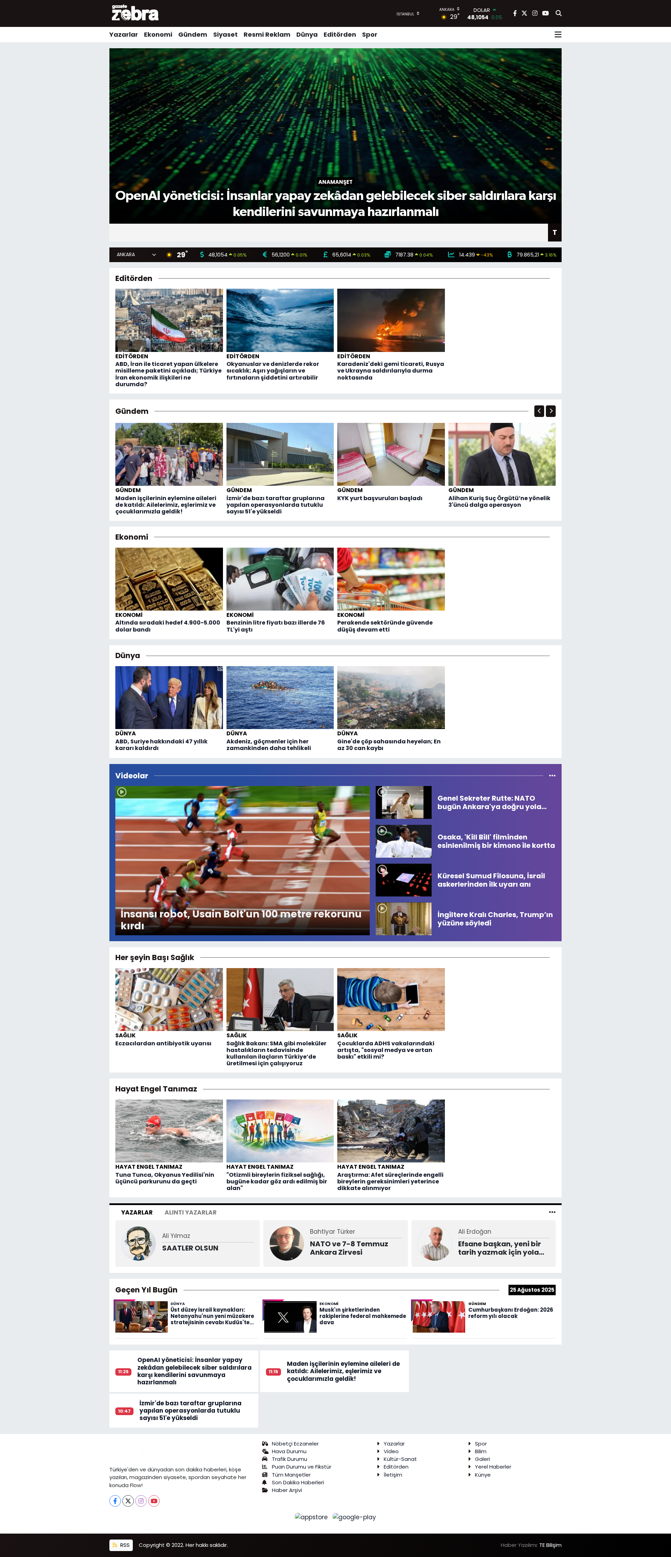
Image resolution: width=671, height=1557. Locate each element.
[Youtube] (154, 1501)
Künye (483, 1474)
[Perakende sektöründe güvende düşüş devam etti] (391, 578)
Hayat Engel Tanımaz (148, 1167)
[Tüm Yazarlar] (552, 1212)
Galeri (482, 1459)
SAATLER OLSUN (190, 1248)
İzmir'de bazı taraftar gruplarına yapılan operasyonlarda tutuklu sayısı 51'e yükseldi (275, 505)
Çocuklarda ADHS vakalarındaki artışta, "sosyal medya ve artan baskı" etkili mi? (385, 1050)
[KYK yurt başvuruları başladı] (391, 454)
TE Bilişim (550, 1545)
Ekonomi (158, 34)
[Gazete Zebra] (135, 13)
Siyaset (225, 34)
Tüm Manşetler (291, 1474)
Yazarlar (123, 34)
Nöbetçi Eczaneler (295, 1443)
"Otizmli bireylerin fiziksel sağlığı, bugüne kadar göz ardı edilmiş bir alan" (276, 1181)
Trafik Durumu (289, 1459)
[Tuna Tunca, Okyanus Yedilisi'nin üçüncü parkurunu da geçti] (169, 1130)
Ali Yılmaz (176, 1236)
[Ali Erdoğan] (434, 1243)
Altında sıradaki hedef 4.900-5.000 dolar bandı (167, 626)
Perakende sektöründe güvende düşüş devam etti (385, 626)
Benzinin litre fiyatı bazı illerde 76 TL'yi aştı (275, 626)
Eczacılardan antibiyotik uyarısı (163, 1043)
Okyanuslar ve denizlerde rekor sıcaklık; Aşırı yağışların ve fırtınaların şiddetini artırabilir (272, 370)
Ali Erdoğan (474, 1231)
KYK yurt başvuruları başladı (380, 498)
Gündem (192, 34)
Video (391, 1451)
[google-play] (354, 1517)
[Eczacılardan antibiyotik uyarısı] (169, 999)
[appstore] (312, 1517)
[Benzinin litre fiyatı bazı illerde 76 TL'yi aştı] (280, 578)
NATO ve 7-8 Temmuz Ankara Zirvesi (349, 1248)
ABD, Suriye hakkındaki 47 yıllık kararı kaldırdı (161, 744)
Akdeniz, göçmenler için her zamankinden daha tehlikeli (268, 744)
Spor (369, 34)
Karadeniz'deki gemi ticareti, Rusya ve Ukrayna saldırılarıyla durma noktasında (390, 370)
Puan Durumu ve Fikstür (301, 1466)
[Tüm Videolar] (552, 775)
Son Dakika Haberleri (298, 1482)
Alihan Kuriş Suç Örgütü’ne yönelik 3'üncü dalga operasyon (499, 501)
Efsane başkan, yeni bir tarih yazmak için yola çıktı (499, 1248)
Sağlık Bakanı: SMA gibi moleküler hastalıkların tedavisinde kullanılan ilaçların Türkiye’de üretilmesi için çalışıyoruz (276, 1053)
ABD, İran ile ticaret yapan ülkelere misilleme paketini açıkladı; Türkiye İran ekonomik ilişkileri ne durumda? (168, 374)
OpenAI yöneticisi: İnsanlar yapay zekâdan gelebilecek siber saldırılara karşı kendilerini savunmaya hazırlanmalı (194, 1371)
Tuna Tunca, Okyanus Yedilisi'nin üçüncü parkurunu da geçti (164, 1178)
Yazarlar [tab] (137, 1212)
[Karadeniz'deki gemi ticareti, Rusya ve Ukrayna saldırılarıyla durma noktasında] (391, 320)
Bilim (480, 1451)
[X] (128, 1501)
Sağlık (125, 1035)
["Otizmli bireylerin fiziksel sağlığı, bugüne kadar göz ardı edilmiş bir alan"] (280, 1130)
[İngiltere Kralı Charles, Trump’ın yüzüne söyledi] (404, 918)
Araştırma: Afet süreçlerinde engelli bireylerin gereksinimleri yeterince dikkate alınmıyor (390, 1181)
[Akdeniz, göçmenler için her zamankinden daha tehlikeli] (280, 697)
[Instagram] (141, 1501)
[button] (539, 411)
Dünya (307, 34)
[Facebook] (115, 1501)
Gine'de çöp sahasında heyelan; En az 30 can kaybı (389, 744)
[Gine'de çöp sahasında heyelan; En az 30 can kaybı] (391, 697)
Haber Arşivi (287, 1490)
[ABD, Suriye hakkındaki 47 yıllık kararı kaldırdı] (169, 697)
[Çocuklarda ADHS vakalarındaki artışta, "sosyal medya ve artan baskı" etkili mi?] (391, 999)
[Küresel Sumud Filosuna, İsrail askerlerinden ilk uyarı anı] (404, 879)
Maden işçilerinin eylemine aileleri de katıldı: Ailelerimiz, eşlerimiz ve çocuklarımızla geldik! (165, 505)
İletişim (393, 1474)
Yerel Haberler (493, 1466)
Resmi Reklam (267, 34)
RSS (124, 1545)
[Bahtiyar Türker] (286, 1243)
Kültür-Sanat (400, 1459)
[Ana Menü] (558, 34)
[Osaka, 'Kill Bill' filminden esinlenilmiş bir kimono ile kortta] (404, 841)
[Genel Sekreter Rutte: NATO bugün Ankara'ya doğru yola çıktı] (404, 802)
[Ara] (559, 13)
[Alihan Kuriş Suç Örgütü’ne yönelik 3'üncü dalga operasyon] (502, 454)
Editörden (340, 34)
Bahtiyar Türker (332, 1231)
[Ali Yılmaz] (138, 1243)
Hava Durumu (289, 1451)
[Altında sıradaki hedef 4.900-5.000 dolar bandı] (169, 578)
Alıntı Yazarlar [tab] (191, 1212)
